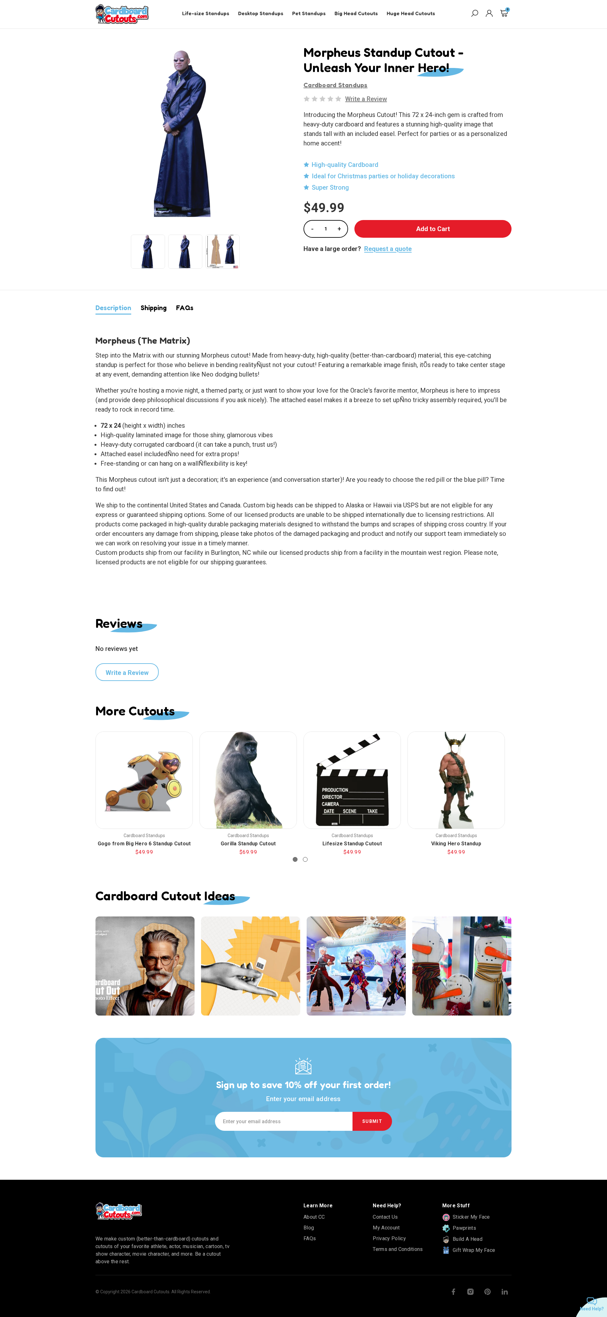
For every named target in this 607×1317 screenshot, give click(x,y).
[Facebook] (453, 1292)
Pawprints (463, 1228)
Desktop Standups (260, 13)
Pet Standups (309, 13)
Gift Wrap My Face (473, 1250)
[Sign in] (489, 14)
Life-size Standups (205, 13)
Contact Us (385, 1217)
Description (113, 308)
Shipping (154, 308)
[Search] (475, 14)
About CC (314, 1217)
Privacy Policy (389, 1238)
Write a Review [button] (366, 99)
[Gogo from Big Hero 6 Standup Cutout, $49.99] (144, 780)
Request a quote (388, 249)
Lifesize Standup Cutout (352, 844)
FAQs (184, 308)
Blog (309, 1228)
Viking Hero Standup (456, 844)
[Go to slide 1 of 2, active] (295, 859)
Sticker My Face (470, 1217)
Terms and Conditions (398, 1249)
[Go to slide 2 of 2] (305, 859)
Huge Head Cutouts (411, 13)
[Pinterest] (487, 1292)
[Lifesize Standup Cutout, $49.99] (352, 780)
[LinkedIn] (505, 1292)
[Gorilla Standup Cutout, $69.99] (248, 780)
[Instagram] (470, 1292)
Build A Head (466, 1239)
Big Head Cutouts (356, 13)
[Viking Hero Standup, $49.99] (456, 780)
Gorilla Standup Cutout (248, 844)
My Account (386, 1228)
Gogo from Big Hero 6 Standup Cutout (144, 844)
